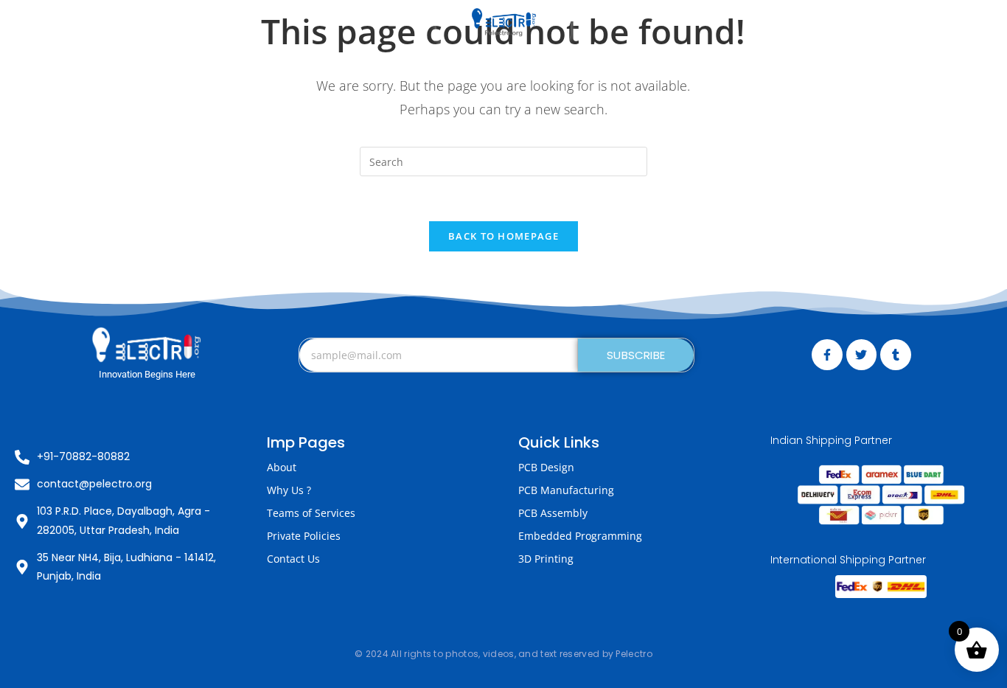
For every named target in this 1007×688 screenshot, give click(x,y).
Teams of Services (311, 513)
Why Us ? (289, 490)
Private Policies (304, 536)
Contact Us (293, 559)
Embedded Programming (580, 536)
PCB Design (546, 467)
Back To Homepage (503, 236)
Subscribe (636, 355)
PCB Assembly (553, 513)
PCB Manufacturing (566, 490)
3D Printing (546, 559)
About (281, 467)
